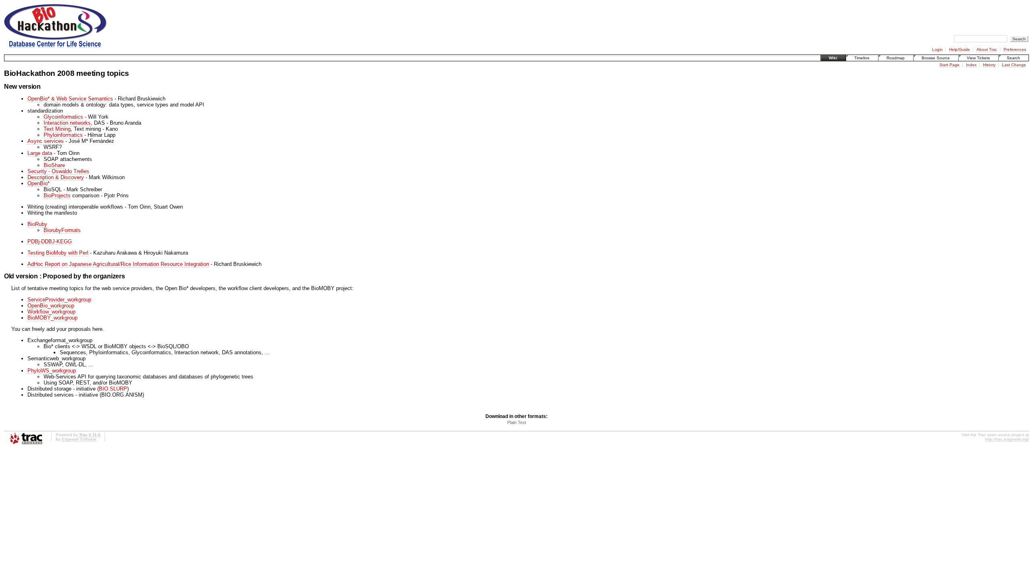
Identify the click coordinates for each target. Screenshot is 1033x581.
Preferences (1015, 49)
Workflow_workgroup (51, 312)
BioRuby (37, 224)
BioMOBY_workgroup (52, 318)
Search (1013, 58)
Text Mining (57, 129)
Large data (39, 153)
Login (937, 49)
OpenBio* (38, 183)
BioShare (54, 165)
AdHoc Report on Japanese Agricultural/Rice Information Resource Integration (118, 264)
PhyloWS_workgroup (51, 371)
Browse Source (936, 58)
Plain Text (516, 422)
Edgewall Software (79, 439)
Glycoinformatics (63, 117)
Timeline (862, 58)
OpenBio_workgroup (50, 306)
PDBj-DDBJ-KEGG (49, 241)
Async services (45, 141)
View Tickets (978, 58)
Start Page (949, 65)
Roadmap (896, 58)
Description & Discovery (55, 177)
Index (971, 65)
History (989, 65)
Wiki (833, 58)
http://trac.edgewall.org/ (1007, 439)
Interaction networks (67, 123)
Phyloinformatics (63, 135)
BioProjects (57, 195)
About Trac (987, 49)
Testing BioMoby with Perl (57, 253)
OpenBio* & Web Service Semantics (70, 99)
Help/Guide (959, 49)
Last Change (1014, 65)
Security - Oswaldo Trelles (58, 171)
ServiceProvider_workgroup (59, 300)
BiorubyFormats (62, 230)
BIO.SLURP (113, 389)
